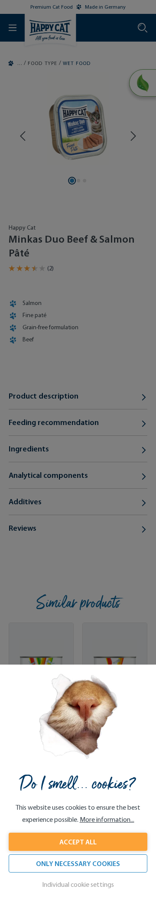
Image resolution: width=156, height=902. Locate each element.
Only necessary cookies (78, 863)
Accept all (78, 841)
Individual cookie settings (78, 884)
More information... (107, 819)
